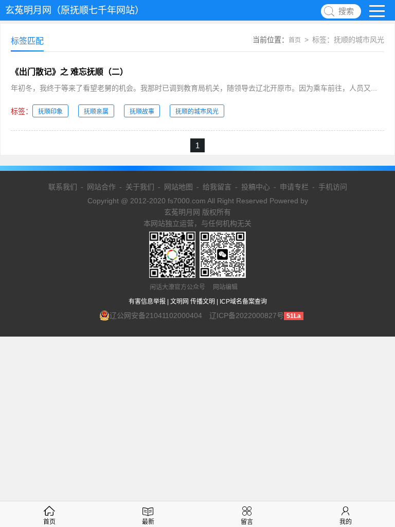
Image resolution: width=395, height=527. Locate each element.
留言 (247, 521)
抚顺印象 (50, 111)
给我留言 (217, 187)
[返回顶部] (374, 464)
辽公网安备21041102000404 (156, 315)
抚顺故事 (142, 111)
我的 (345, 521)
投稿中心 (255, 187)
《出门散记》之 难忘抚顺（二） (69, 71)
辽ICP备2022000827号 (246, 315)
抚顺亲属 (96, 111)
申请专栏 (294, 187)
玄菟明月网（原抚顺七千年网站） (74, 10)
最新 (148, 521)
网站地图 (178, 187)
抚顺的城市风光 (197, 111)
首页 (295, 40)
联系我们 (62, 187)
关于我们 (139, 187)
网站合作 (101, 187)
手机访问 (332, 187)
